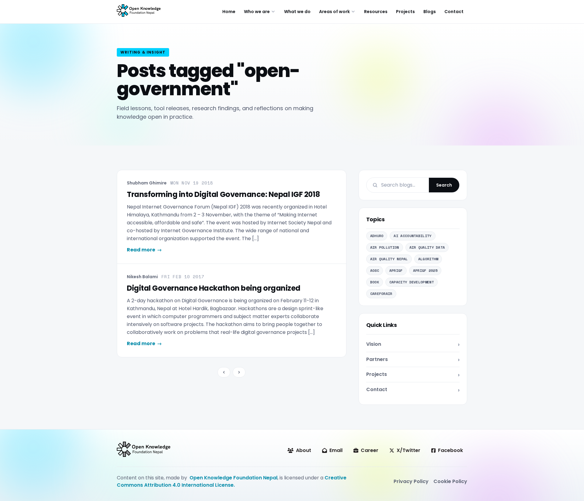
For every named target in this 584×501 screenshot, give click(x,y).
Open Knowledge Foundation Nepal (233, 477)
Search (444, 185)
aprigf (396, 270)
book (374, 282)
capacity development (411, 282)
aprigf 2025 (425, 270)
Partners (377, 359)
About (303, 450)
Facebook (450, 450)
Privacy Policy (411, 481)
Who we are (257, 12)
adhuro (377, 235)
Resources (376, 12)
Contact (454, 12)
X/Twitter (408, 450)
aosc (374, 270)
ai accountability (412, 235)
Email (335, 450)
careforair (381, 293)
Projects (405, 12)
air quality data (427, 247)
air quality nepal (389, 258)
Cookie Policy (450, 481)
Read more (144, 249)
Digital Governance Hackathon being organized (214, 288)
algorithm (428, 258)
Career (369, 450)
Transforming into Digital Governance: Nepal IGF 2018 (223, 194)
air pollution (384, 247)
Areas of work (334, 12)
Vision (373, 344)
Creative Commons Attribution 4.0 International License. (231, 481)
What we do (297, 12)
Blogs (429, 12)
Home (228, 12)
